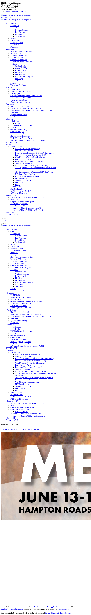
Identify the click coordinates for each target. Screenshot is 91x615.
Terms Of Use (65, 613)
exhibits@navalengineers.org (12, 609)
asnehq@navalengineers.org (16, 11)
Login (10, 17)
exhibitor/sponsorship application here (47, 607)
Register (4, 17)
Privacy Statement (52, 613)
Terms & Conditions (64, 609)
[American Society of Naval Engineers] (16, 15)
